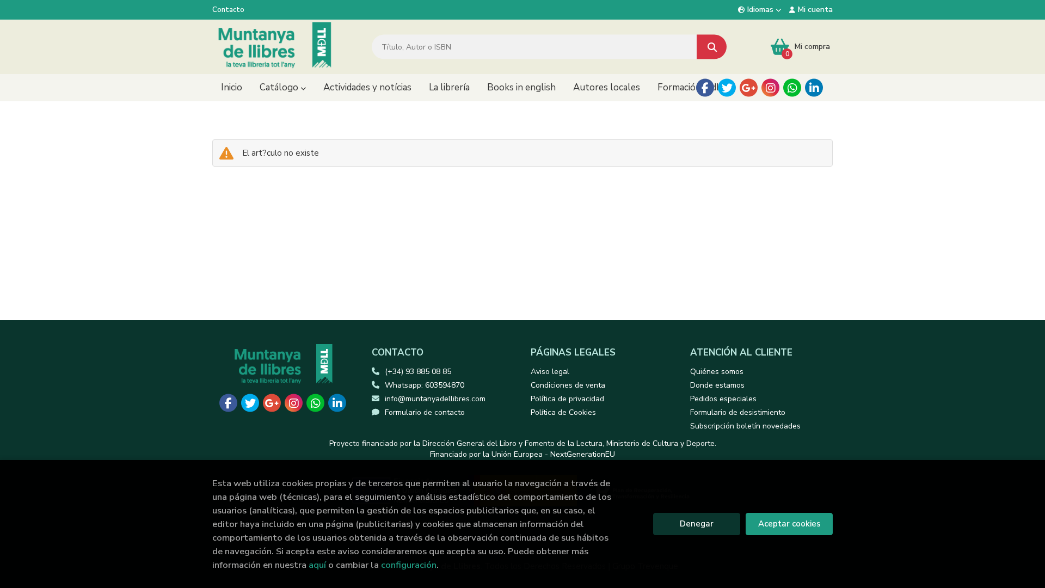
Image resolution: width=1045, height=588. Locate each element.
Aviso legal (550, 371)
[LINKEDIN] (814, 88)
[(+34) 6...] (792, 88)
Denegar (697, 523)
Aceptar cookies (789, 523)
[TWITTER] (727, 88)
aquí (317, 565)
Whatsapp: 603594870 (424, 385)
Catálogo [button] (280, 87)
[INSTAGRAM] (770, 88)
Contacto (228, 10)
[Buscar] (712, 47)
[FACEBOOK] (705, 88)
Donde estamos (717, 385)
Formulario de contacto (425, 412)
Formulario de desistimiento (737, 412)
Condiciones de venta (568, 385)
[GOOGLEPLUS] (749, 88)
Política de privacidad (567, 399)
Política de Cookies (563, 412)
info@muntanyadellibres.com (435, 399)
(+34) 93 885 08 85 (418, 371)
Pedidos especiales (723, 399)
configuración (409, 565)
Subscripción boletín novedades (745, 426)
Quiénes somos (716, 371)
